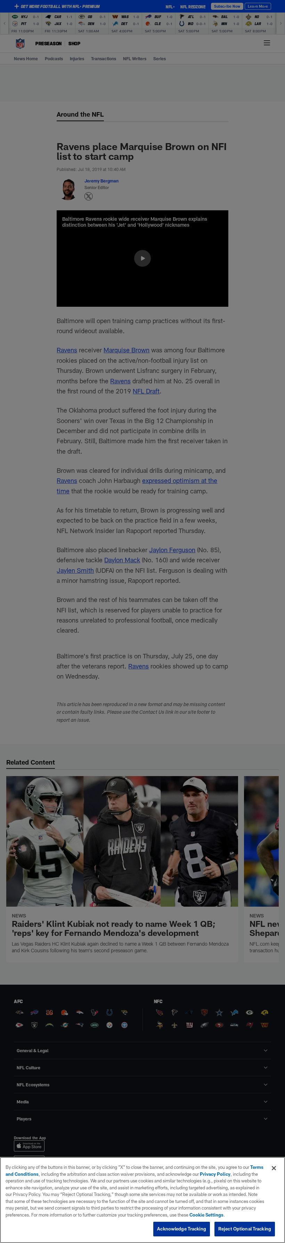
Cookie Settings (206, 1215)
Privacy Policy (215, 1174)
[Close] (274, 1168)
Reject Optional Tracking (244, 1229)
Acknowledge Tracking (181, 1229)
